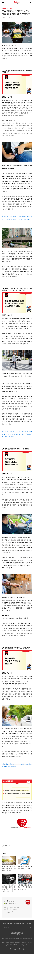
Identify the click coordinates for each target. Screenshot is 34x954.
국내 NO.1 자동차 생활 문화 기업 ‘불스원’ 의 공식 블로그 (13, 908)
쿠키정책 (28, 923)
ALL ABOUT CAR (7, 8)
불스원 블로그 (9, 901)
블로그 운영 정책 (7, 923)
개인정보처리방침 (19, 923)
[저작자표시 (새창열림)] (9, 845)
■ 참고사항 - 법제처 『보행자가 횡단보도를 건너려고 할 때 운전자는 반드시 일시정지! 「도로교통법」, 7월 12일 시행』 (17, 434)
